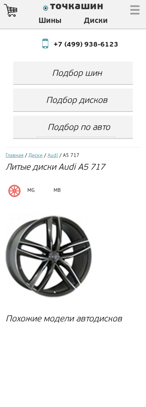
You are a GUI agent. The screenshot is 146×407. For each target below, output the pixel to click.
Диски (96, 21)
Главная (15, 155)
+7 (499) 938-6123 (79, 45)
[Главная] (73, 8)
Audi (53, 155)
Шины (50, 21)
